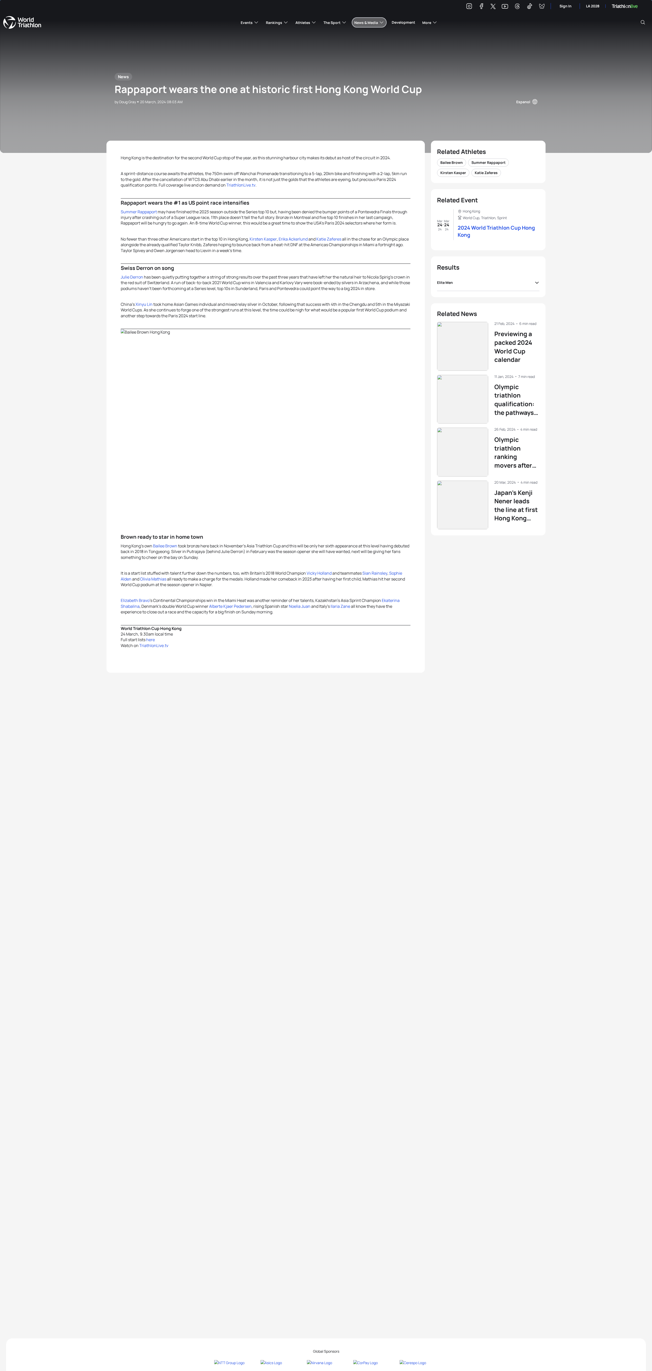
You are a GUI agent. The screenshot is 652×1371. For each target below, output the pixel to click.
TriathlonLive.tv (240, 185)
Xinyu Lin (144, 304)
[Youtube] (505, 6)
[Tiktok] (529, 7)
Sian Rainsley (374, 573)
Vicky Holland (319, 573)
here (150, 639)
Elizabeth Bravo (135, 600)
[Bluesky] (542, 7)
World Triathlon (22, 22)
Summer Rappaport (139, 212)
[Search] (643, 22)
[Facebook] (481, 7)
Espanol (523, 101)
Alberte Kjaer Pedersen (230, 606)
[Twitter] (493, 6)
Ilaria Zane (340, 606)
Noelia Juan (299, 606)
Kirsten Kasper (263, 239)
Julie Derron (132, 277)
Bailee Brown (165, 546)
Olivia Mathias (153, 579)
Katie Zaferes (328, 239)
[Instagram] (469, 7)
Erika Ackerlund (293, 239)
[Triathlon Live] (625, 6)
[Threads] (517, 7)
